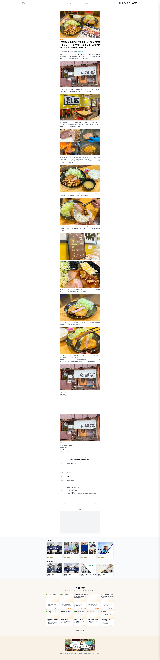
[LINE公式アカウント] (122, 3)
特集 (67, 3)
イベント (72, 3)
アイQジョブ (75, 590)
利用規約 (85, 653)
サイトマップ (67, 653)
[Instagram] (120, 3)
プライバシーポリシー (92, 653)
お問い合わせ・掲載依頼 (78, 653)
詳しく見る (80, 504)
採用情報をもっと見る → (80, 630)
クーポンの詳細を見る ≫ (65, 396)
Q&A (72, 653)
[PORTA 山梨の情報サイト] (26, 3)
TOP (61, 9)
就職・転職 (85, 3)
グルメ (63, 3)
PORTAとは (62, 653)
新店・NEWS (78, 3)
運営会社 (98, 653)
